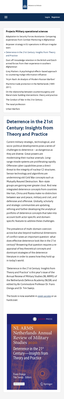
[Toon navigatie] (6, 17)
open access (44, 296)
